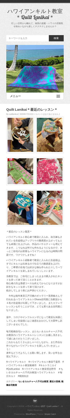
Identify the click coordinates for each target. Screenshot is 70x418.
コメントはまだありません (47, 114)
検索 (56, 38)
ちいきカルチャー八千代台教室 (33, 381)
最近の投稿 (55, 381)
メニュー (15, 96)
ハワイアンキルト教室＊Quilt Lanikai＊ (35, 14)
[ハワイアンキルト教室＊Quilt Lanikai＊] (35, 69)
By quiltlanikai (12, 114)
